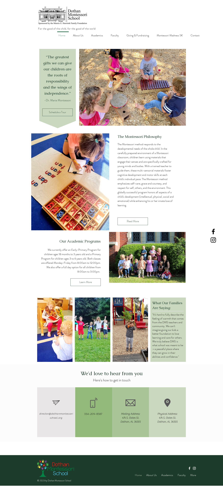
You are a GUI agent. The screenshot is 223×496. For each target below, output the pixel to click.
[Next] (181, 87)
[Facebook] (213, 231)
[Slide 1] (131, 121)
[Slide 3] (134, 120)
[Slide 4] (127, 120)
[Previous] (83, 87)
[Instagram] (213, 240)
